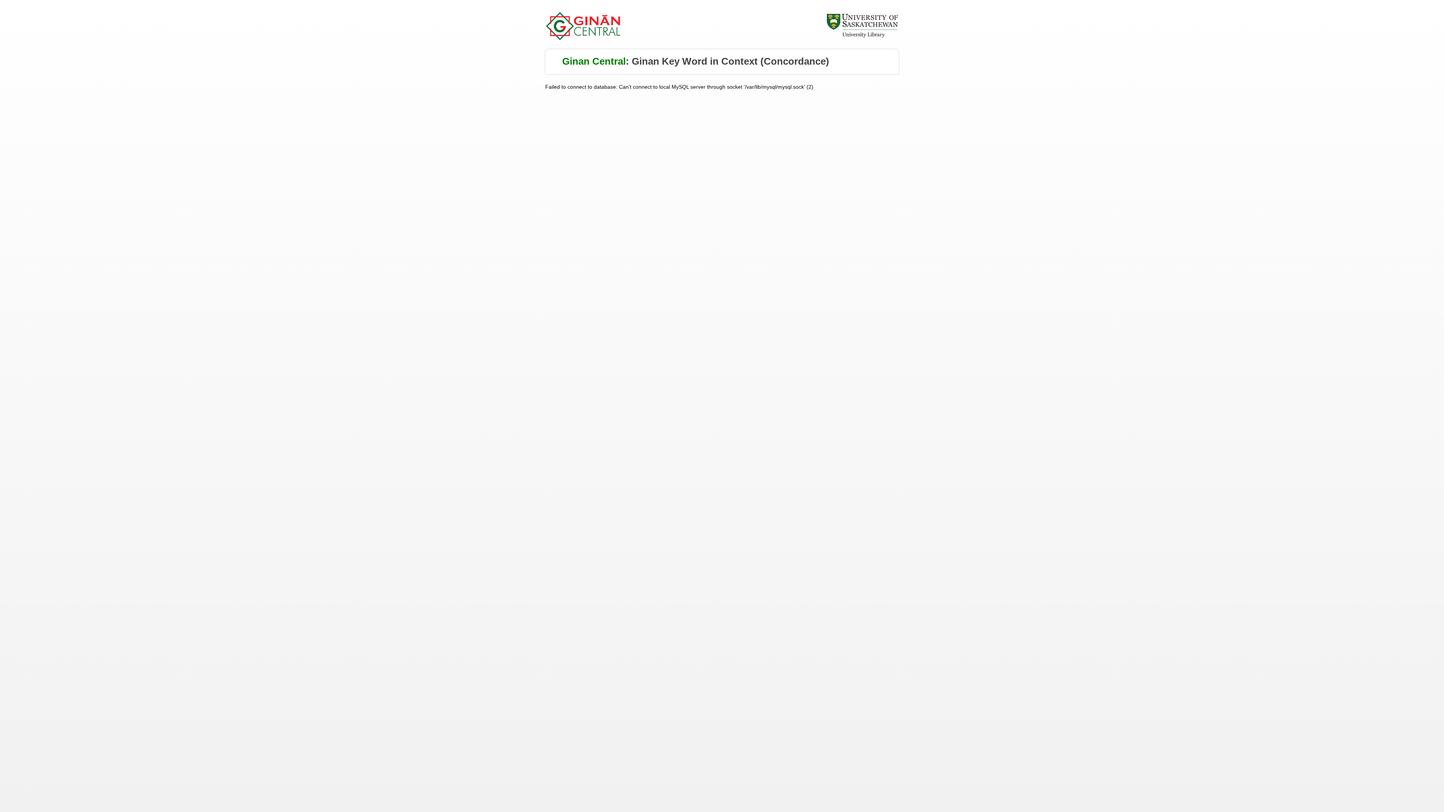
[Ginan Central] (583, 38)
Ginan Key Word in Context (695, 61)
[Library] (862, 36)
